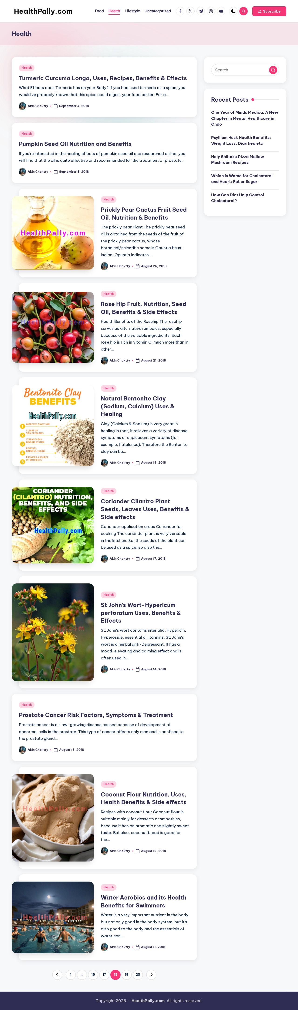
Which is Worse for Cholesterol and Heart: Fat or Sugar (242, 178)
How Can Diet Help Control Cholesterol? (237, 197)
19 (127, 974)
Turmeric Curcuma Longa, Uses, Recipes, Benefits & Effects (103, 78)
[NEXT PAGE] (151, 975)
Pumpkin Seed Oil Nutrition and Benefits (75, 143)
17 (104, 974)
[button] (269, 11)
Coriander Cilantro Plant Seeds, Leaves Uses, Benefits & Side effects (145, 509)
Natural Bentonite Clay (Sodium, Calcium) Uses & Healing (137, 406)
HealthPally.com (43, 11)
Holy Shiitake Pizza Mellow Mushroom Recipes (237, 159)
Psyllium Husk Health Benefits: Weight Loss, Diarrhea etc (241, 140)
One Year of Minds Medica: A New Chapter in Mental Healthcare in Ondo (244, 118)
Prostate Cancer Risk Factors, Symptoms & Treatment (96, 714)
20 (138, 974)
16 (93, 974)
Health (27, 67)
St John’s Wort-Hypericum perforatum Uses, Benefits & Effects (141, 612)
